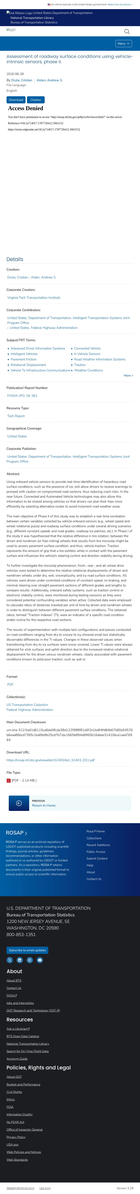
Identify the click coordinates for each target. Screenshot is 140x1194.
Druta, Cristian (21, 80)
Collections (94, 838)
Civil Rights (14, 1092)
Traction (80, 365)
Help (90, 865)
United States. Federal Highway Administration (43, 328)
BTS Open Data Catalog (23, 1036)
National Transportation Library (28, 1044)
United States (17, 436)
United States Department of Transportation (62, 13)
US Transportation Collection (27, 705)
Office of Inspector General (25, 1130)
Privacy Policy (16, 1137)
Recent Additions (98, 845)
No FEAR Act (15, 1122)
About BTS (14, 980)
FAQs (10, 995)
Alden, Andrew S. (50, 80)
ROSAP (15, 832)
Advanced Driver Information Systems (38, 348)
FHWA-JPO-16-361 (22, 395)
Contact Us (94, 879)
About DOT (14, 1077)
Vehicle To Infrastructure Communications (40, 370)
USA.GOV (45, 1188)
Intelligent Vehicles (24, 354)
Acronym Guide (17, 1059)
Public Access (96, 852)
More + (128, 375)
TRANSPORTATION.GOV (20, 1188)
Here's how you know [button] (119, 4)
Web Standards (17, 1160)
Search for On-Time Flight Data (28, 1051)
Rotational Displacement (28, 365)
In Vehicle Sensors (87, 354)
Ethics (11, 1099)
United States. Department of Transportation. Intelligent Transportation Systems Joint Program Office (68, 320)
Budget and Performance (23, 1084)
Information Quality (20, 1114)
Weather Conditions (88, 370)
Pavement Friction (23, 359)
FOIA (10, 1107)
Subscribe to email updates (27, 950)
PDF (10, 684)
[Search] (127, 31)
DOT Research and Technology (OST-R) (33, 1010)
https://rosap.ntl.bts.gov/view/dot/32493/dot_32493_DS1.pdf (51, 760)
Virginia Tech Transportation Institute (33, 297)
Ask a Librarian (17, 1029)
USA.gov (13, 1144)
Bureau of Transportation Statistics (34, 22)
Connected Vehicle (87, 348)
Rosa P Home (96, 831)
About (91, 872)
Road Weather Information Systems (100, 359)
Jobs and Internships (20, 1003)
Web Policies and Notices (24, 1152)
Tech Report (16, 416)
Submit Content (97, 858)
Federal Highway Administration (30, 710)
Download (16, 100)
